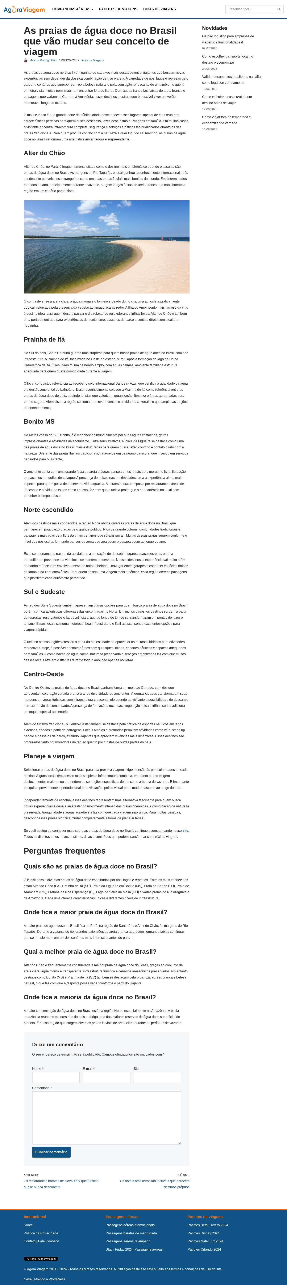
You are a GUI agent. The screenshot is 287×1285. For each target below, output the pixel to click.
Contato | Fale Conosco (41, 1241)
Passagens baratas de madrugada (131, 1233)
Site (137, 1068)
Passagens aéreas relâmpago (128, 1241)
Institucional (35, 1217)
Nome (37, 1068)
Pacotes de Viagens (118, 9)
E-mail (89, 1068)
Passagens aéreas (122, 1217)
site (185, 830)
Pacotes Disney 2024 (204, 1233)
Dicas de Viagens (159, 9)
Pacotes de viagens (205, 1217)
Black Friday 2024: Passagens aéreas (134, 1249)
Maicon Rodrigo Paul (43, 60)
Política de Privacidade (41, 1233)
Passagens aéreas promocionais (130, 1225)
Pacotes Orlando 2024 (204, 1249)
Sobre (28, 1225)
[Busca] (279, 9)
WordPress (57, 1279)
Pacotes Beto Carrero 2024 (208, 1225)
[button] (92, 9)
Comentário (42, 1088)
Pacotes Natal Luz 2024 (205, 1241)
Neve (28, 1279)
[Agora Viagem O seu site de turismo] (24, 9)
